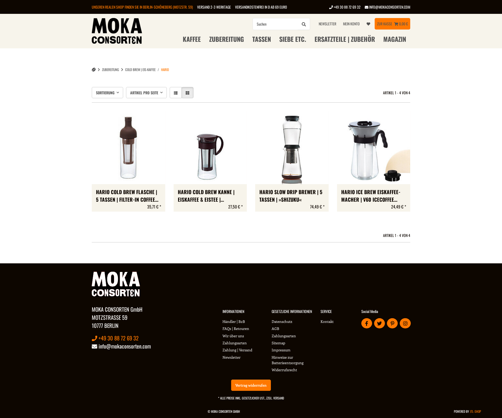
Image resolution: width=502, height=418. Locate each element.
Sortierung (105, 92)
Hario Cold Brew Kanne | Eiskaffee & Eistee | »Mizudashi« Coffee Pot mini (210, 196)
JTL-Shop (475, 411)
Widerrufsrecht (284, 369)
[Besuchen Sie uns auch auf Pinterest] (392, 323)
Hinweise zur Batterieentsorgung (288, 360)
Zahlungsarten (235, 342)
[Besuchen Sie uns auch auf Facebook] (366, 323)
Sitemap (278, 342)
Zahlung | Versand (237, 349)
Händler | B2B (234, 321)
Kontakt (327, 321)
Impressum (281, 349)
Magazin (394, 39)
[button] (176, 92)
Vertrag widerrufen (251, 385)
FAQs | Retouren (236, 328)
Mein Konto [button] (351, 23)
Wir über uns (233, 335)
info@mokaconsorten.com (389, 7)
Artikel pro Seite (144, 92)
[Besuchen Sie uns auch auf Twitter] (379, 323)
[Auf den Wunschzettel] (320, 120)
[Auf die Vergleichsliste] (306, 120)
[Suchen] (304, 24)
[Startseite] (94, 70)
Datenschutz (282, 321)
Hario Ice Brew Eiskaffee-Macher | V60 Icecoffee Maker (370, 196)
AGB (275, 328)
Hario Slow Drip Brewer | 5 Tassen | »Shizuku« (290, 195)
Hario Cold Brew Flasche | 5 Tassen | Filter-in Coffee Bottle (126, 196)
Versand (278, 398)
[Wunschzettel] (368, 24)
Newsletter (327, 23)
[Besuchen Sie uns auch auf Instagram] (405, 323)
